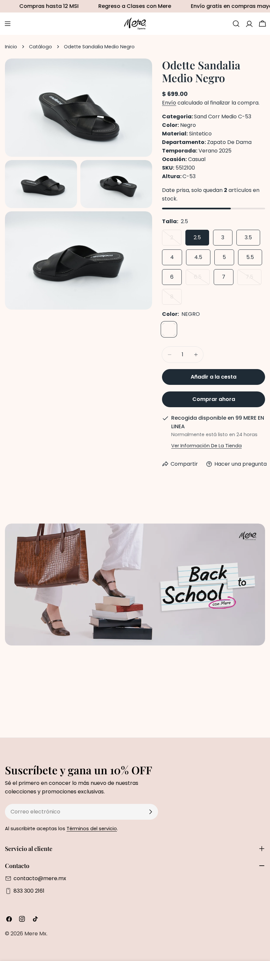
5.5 (250, 257)
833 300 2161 (29, 891)
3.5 (248, 237)
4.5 (198, 257)
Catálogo (40, 46)
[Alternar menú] (7, 23)
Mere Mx (35, 933)
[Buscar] (236, 23)
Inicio (11, 46)
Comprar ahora (213, 399)
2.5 (197, 237)
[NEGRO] (169, 329)
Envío (169, 102)
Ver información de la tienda (206, 445)
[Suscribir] (150, 812)
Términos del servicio (92, 828)
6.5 (202, 279)
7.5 (253, 279)
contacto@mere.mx (40, 878)
